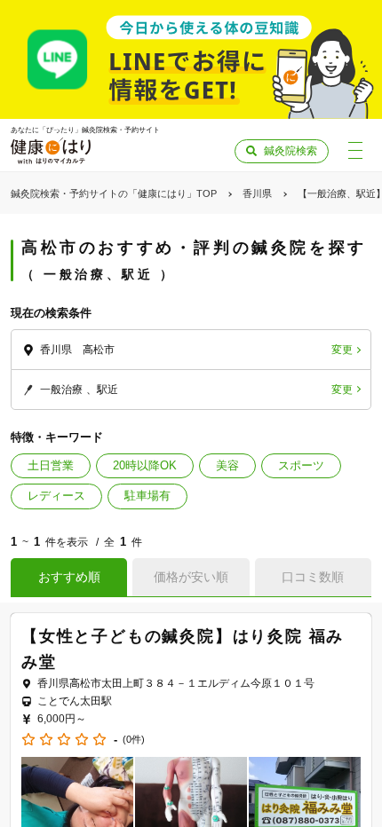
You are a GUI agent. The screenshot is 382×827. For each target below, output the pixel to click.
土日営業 (51, 465)
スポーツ (301, 465)
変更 (342, 349)
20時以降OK (145, 465)
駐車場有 (147, 495)
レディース (56, 495)
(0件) (134, 739)
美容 (227, 465)
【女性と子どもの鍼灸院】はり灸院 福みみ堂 (182, 649)
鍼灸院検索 (290, 151)
